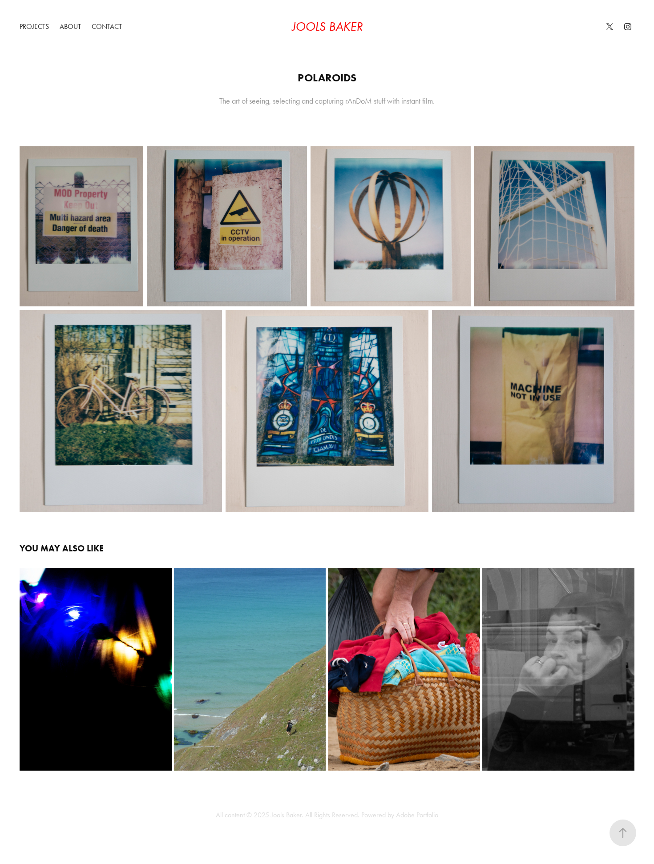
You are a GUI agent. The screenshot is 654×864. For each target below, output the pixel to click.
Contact (107, 26)
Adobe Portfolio (417, 815)
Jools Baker (327, 26)
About (70, 26)
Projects (34, 26)
